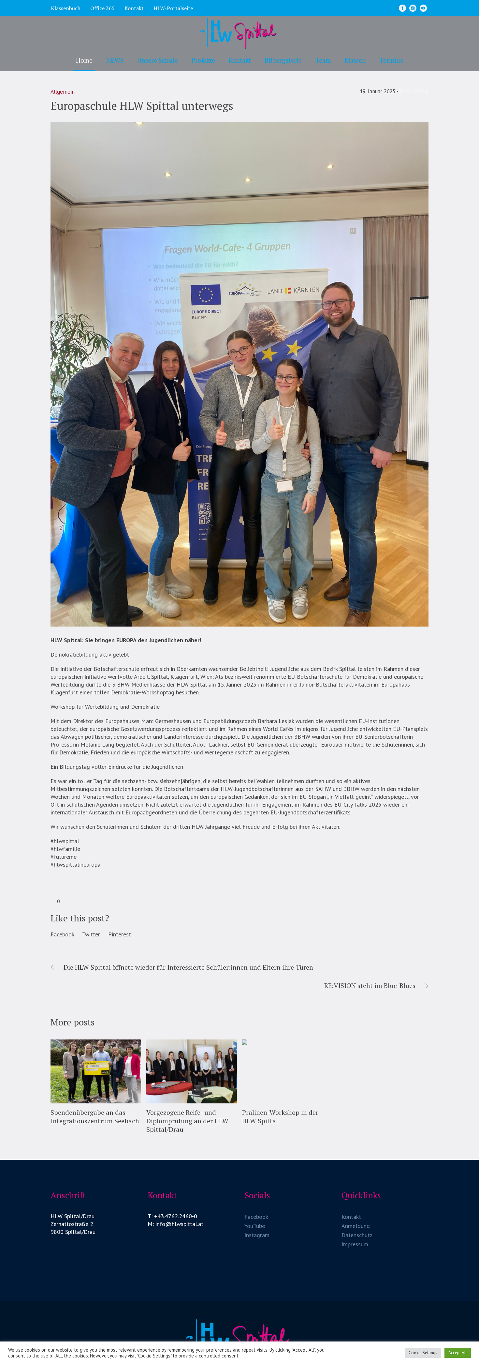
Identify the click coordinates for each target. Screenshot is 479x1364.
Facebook (62, 934)
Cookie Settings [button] (423, 1353)
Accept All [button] (457, 1353)
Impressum (354, 1244)
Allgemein (63, 91)
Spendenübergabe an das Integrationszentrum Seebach (95, 1116)
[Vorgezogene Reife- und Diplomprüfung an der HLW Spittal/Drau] (191, 1071)
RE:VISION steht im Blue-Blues (369, 985)
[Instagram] (412, 8)
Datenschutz (356, 1235)
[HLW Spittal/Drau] (239, 1339)
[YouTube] (423, 8)
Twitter (91, 934)
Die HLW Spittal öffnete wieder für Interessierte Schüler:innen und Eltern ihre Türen (188, 967)
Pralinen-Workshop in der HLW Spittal (280, 1116)
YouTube (254, 1226)
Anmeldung (355, 1226)
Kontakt (351, 1216)
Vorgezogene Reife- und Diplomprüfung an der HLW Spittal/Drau (187, 1121)
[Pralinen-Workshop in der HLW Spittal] (287, 1071)
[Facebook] (402, 8)
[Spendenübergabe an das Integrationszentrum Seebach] (96, 1071)
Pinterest (119, 934)
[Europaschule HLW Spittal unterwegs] (239, 373)
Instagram (256, 1235)
